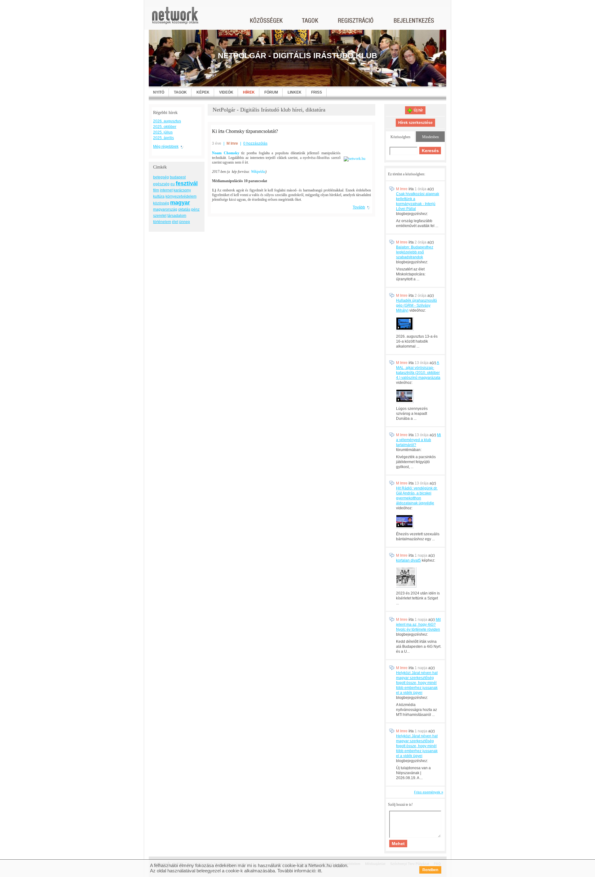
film (156, 190)
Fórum (271, 92)
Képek (202, 92)
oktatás (184, 209)
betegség (161, 177)
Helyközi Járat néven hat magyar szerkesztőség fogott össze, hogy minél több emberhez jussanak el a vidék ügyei (417, 683)
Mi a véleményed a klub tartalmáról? (418, 440)
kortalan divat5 (408, 560)
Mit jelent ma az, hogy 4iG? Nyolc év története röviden (418, 624)
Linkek (295, 92)
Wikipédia (258, 171)
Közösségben (400, 137)
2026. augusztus (167, 121)
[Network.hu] (175, 18)
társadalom (176, 215)
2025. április (163, 138)
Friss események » (428, 792)
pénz (195, 209)
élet (175, 222)
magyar (180, 203)
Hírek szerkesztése (415, 123)
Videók (226, 92)
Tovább (359, 207)
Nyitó (158, 92)
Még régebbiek (165, 146)
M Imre (232, 143)
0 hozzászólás (255, 143)
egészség (161, 184)
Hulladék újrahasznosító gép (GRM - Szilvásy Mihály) (416, 305)
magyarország (165, 209)
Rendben (430, 870)
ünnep (184, 222)
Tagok (180, 92)
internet (166, 190)
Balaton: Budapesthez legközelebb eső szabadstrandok (414, 252)
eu (172, 184)
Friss (316, 92)
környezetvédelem (180, 196)
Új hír (418, 110)
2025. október (164, 127)
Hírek (249, 92)
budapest (178, 177)
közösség (161, 203)
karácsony (182, 190)
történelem (162, 222)
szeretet (159, 215)
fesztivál (187, 183)
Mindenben (430, 137)
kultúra (159, 196)
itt (319, 870)
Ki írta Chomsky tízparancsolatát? (245, 131)
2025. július (163, 132)
